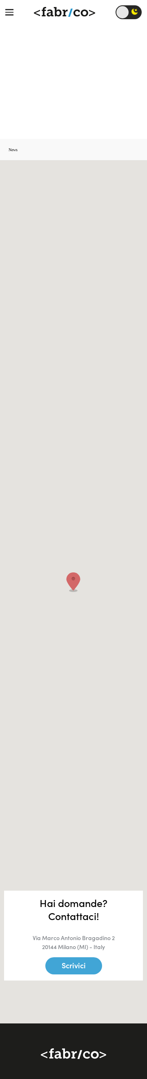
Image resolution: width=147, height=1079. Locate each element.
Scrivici (74, 965)
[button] (73, 582)
